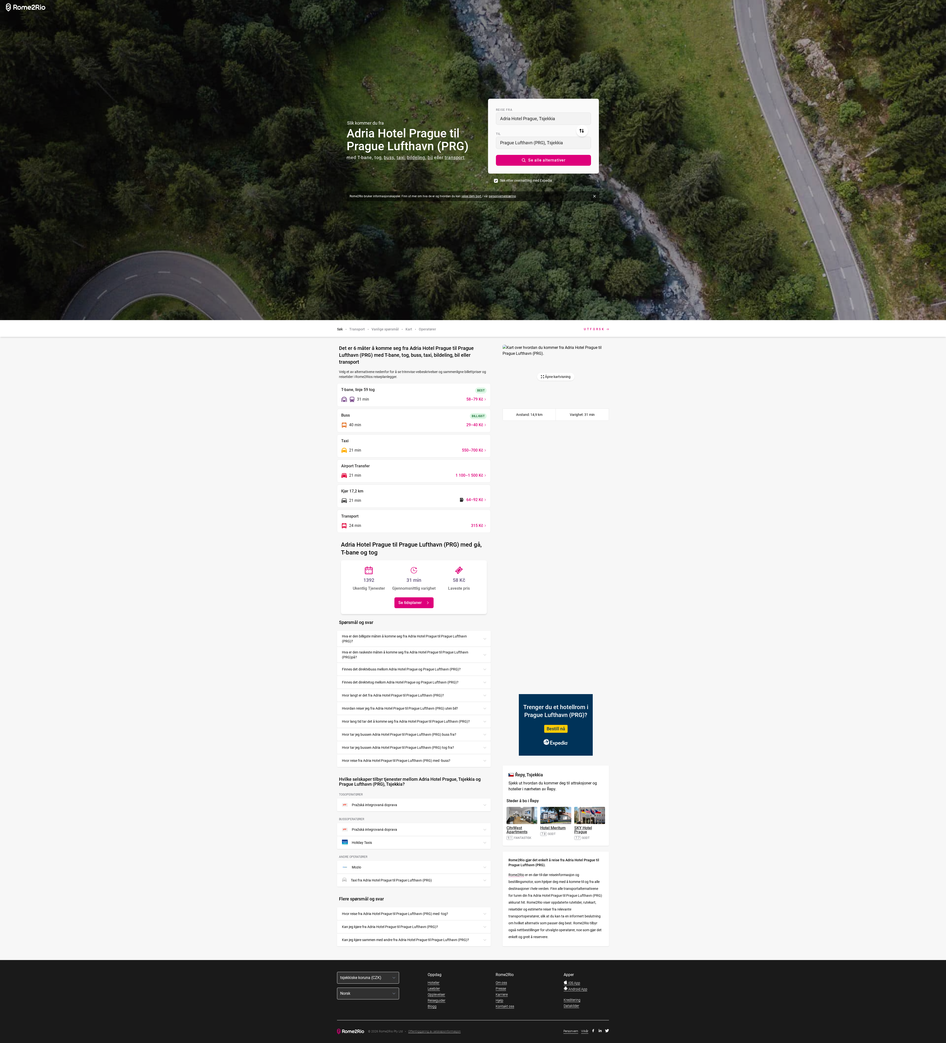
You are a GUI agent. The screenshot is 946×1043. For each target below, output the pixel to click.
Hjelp (499, 1000)
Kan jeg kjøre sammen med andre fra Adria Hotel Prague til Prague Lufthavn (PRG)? (405, 940)
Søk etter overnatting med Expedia (526, 180)
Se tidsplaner (410, 602)
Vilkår (584, 1031)
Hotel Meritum (553, 828)
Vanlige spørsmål (385, 329)
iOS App (574, 983)
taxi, (401, 157)
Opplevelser (436, 994)
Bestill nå (556, 728)
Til (498, 134)
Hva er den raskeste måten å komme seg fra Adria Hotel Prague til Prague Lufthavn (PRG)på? (405, 654)
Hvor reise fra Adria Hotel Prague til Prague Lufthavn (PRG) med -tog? (395, 914)
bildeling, (416, 157)
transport (455, 157)
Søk (340, 329)
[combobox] (543, 119)
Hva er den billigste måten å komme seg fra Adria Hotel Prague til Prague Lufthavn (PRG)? (404, 638)
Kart (408, 329)
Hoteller (433, 983)
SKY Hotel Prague (583, 830)
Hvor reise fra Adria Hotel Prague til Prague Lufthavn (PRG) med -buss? (396, 761)
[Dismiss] (594, 196)
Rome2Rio (516, 875)
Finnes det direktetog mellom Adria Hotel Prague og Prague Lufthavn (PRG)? (400, 682)
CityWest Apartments (517, 830)
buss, (389, 157)
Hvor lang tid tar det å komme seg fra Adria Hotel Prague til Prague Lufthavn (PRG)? (406, 721)
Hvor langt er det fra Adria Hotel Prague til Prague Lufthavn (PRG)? (393, 695)
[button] (543, 160)
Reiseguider (436, 1000)
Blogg (432, 1006)
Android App (577, 989)
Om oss (501, 983)
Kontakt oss (505, 1006)
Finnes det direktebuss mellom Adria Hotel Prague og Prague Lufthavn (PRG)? (401, 669)
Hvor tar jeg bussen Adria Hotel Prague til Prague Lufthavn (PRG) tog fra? (398, 748)
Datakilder (571, 1006)
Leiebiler (434, 989)
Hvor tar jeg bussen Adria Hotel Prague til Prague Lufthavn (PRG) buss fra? (399, 734)
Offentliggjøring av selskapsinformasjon (434, 1031)
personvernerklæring (502, 196)
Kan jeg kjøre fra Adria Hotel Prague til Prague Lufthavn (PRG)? (390, 927)
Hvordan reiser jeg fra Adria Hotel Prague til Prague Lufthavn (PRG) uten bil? (400, 708)
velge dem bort (471, 196)
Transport (357, 329)
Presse (501, 989)
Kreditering (572, 1000)
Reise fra (504, 110)
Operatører (427, 329)
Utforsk (594, 329)
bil (430, 157)
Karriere (502, 994)
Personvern (570, 1031)
